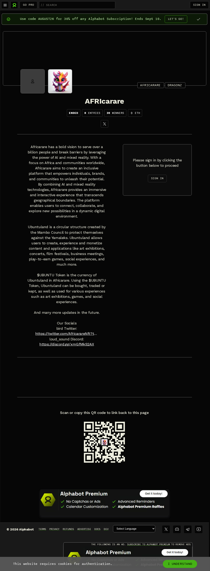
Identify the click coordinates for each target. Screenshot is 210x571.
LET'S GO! (176, 19)
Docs (97, 529)
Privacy (54, 529)
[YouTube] (198, 529)
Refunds (68, 529)
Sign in (199, 5)
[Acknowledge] (198, 19)
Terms (42, 529)
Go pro (28, 5)
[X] (104, 124)
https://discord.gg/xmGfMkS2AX (66, 344)
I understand (180, 564)
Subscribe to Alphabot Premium (148, 544)
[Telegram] (188, 529)
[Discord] (177, 529)
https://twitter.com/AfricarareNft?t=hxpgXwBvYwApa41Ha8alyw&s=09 (66, 333)
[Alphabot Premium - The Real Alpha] (104, 500)
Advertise (84, 529)
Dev (106, 529)
